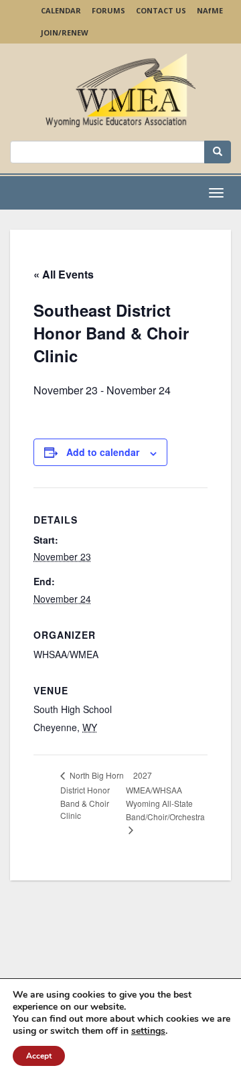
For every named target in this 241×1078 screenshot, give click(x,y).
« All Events (63, 274)
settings (148, 1031)
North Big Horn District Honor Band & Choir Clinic (92, 795)
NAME (210, 10)
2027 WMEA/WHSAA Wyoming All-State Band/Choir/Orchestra (165, 795)
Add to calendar (102, 452)
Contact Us (161, 10)
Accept (39, 1056)
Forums (108, 10)
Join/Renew (64, 32)
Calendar (61, 10)
